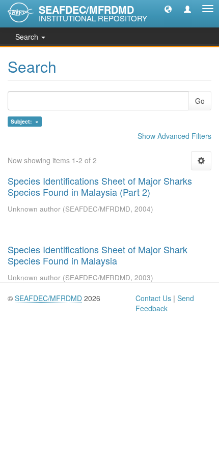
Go (200, 101)
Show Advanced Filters (174, 136)
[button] (168, 8)
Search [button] (27, 37)
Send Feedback (164, 303)
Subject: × (24, 121)
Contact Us (153, 298)
